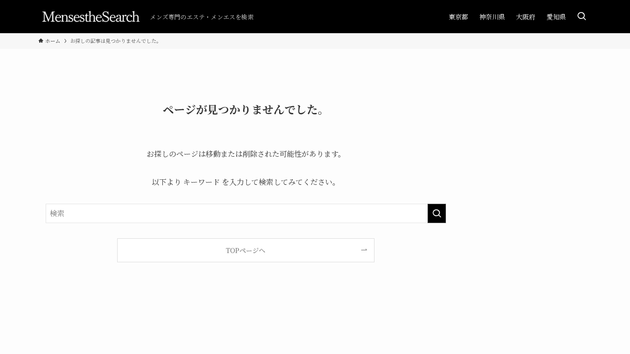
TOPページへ (245, 250)
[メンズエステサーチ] (90, 16)
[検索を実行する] (437, 213)
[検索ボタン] (581, 16)
